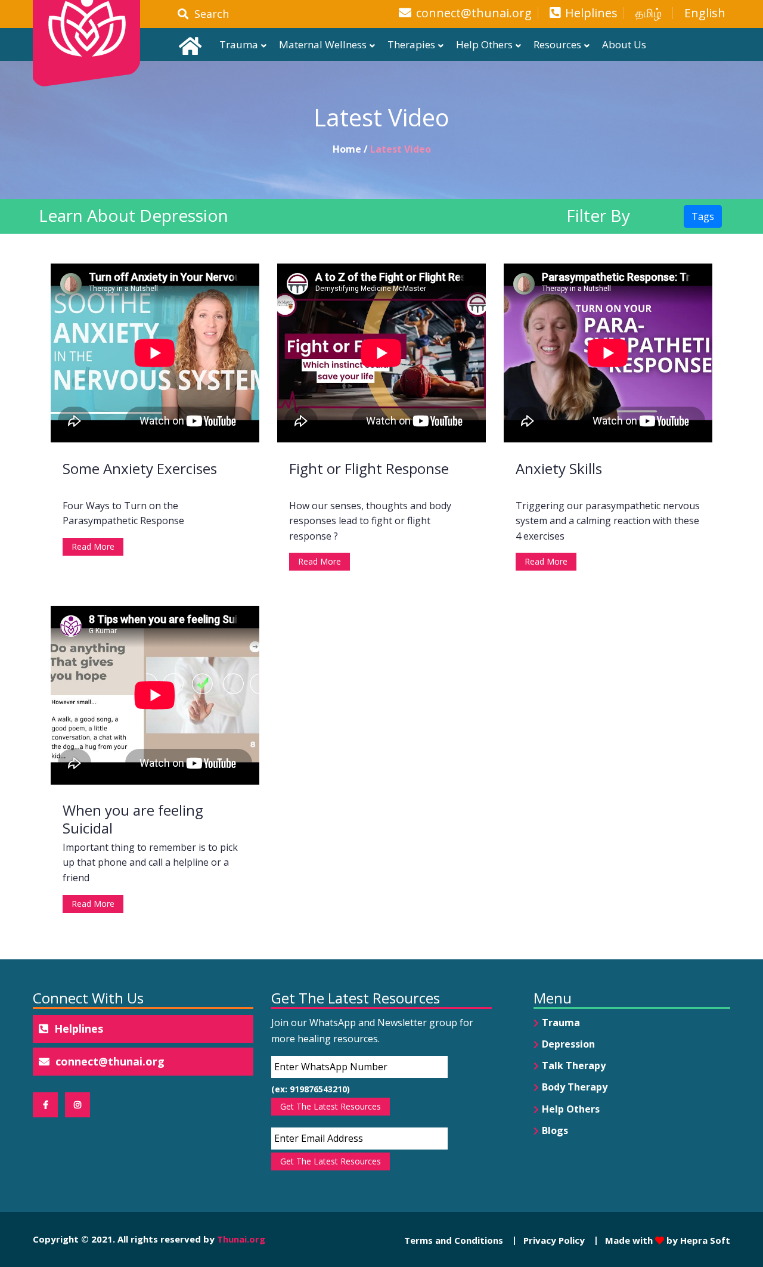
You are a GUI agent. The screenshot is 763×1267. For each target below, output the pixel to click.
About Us (624, 44)
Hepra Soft (704, 1240)
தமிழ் (648, 13)
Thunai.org (241, 1239)
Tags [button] (702, 216)
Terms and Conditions (453, 1240)
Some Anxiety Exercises (140, 468)
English (704, 13)
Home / (351, 149)
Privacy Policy (554, 1240)
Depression (568, 1044)
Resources (557, 44)
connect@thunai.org (474, 13)
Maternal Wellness (323, 44)
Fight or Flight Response (369, 468)
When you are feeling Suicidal (133, 819)
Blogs (555, 1130)
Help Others (484, 44)
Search (208, 14)
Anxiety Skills (559, 468)
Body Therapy (574, 1086)
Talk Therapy (574, 1065)
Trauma (238, 44)
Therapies (411, 44)
